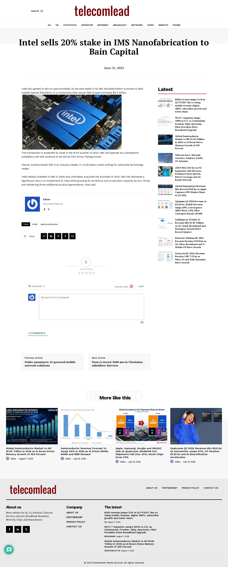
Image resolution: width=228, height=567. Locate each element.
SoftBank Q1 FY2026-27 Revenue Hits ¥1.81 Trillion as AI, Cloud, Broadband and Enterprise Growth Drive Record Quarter (190, 225)
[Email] (72, 236)
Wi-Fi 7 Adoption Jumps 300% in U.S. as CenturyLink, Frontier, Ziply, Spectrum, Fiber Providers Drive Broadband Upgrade (190, 123)
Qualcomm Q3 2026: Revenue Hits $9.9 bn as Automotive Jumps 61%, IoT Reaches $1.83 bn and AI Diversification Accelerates (196, 453)
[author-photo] (8, 458)
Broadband (110, 536)
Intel (34, 224)
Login (141, 286)
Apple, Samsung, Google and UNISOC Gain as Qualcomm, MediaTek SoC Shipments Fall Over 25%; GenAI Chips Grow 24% (139, 453)
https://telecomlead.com (53, 204)
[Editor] (32, 204)
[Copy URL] (44, 236)
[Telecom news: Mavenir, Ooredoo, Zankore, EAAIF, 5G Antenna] (165, 158)
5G (105, 522)
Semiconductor (112, 551)
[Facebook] (44, 209)
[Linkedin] (51, 236)
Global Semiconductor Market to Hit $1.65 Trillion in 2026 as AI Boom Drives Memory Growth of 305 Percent (189, 142)
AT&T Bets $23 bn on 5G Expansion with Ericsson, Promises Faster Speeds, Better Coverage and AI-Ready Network (188, 173)
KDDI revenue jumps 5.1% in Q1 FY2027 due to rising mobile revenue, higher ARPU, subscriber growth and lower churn (190, 105)
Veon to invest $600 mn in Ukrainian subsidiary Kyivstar (117, 363)
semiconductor (49, 224)
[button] (37, 11)
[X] (49, 209)
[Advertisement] (182, 288)
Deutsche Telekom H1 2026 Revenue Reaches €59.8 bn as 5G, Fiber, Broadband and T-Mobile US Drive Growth (190, 242)
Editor (46, 199)
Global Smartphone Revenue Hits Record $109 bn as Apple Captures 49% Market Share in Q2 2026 (190, 191)
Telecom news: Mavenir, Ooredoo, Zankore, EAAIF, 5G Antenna (189, 157)
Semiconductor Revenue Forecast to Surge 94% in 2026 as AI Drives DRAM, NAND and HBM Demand (85, 451)
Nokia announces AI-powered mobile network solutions (50, 363)
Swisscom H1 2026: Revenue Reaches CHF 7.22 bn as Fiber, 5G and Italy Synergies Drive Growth (190, 258)
